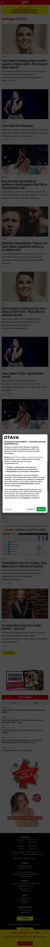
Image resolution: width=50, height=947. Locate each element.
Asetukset (31, 509)
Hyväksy (41, 509)
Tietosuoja (8, 509)
